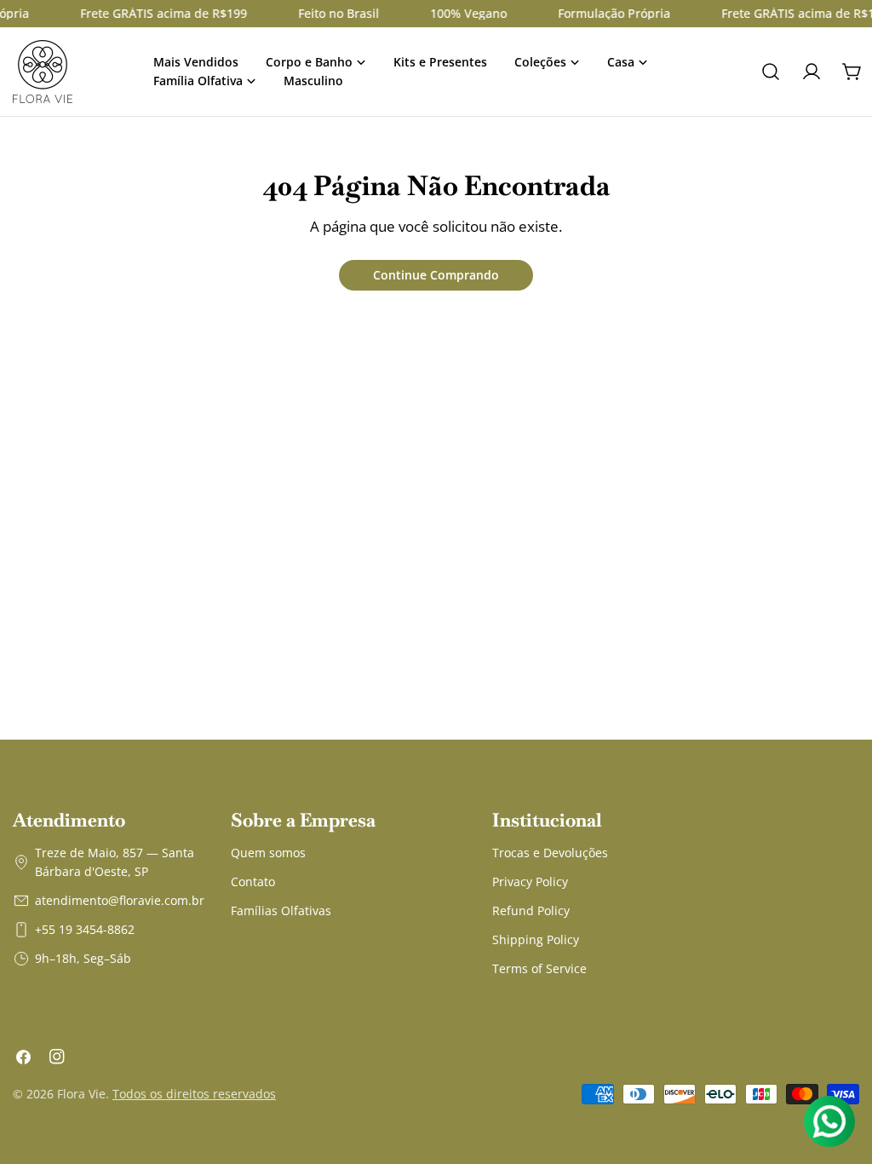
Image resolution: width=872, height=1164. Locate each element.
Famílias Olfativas (281, 910)
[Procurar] (771, 72)
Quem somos (268, 852)
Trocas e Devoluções (550, 852)
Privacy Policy (530, 881)
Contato (253, 881)
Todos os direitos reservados (194, 1094)
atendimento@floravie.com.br (119, 900)
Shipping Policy (535, 939)
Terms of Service (539, 968)
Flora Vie (81, 1094)
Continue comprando (436, 275)
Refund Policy (531, 910)
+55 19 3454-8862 (85, 929)
